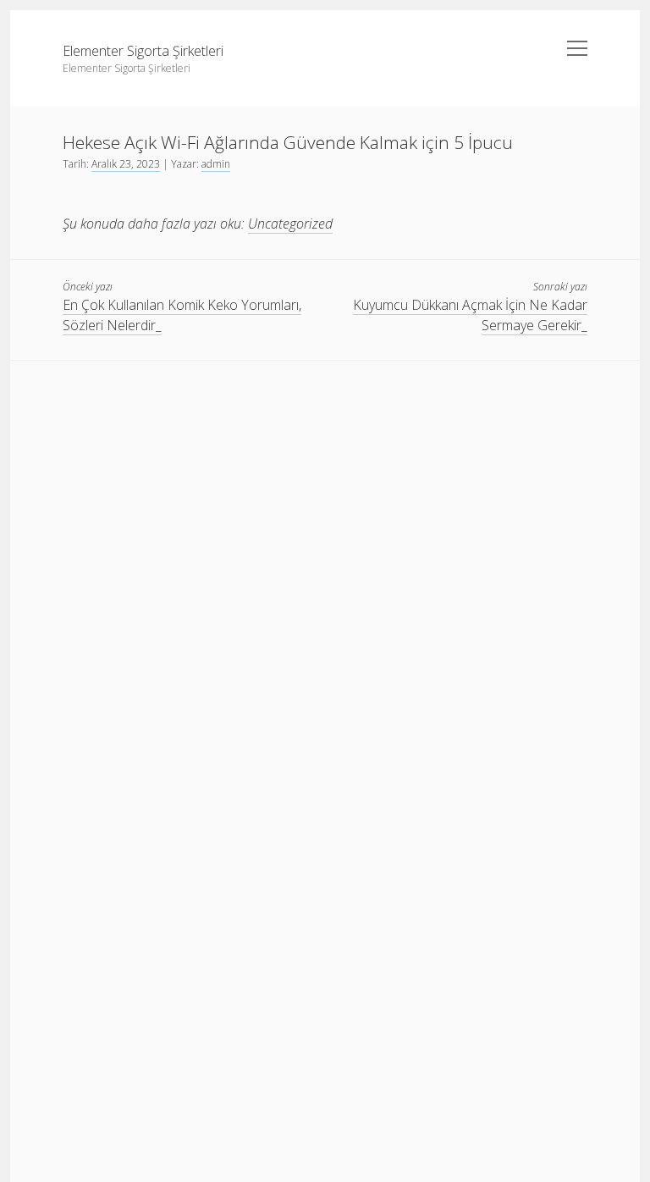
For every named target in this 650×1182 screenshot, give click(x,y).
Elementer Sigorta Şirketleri (143, 50)
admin (215, 164)
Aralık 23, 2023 (125, 164)
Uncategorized (290, 223)
